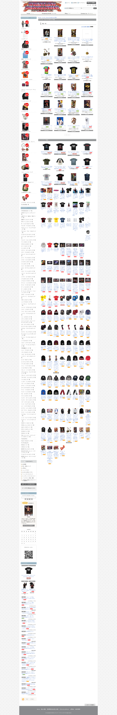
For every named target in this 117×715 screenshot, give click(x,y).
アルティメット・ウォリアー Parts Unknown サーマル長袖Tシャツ (56, 333)
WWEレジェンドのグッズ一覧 (27, 425)
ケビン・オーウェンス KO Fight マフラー (75, 397)
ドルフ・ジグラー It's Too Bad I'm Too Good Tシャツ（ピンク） (28, 664)
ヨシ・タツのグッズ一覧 (26, 393)
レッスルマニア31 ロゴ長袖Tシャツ (88, 362)
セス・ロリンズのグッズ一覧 (27, 324)
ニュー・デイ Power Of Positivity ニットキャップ (49, 398)
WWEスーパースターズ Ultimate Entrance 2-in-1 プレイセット (50, 417)
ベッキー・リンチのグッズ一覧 (28, 381)
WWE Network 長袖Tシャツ (81, 302)
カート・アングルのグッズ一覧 (28, 257)
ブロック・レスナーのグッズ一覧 (28, 375)
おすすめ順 (83, 26)
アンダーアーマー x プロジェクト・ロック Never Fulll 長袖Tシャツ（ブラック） (69, 418)
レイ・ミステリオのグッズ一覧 (28, 406)
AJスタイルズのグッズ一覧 (27, 244)
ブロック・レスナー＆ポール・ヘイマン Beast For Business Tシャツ (46, 183)
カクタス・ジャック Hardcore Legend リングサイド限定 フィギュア (73, 110)
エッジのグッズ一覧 (25, 248)
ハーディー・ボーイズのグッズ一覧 (28, 357)
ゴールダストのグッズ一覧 (27, 278)
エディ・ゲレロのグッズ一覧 (27, 252)
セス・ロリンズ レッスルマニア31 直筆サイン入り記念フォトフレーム (62, 287)
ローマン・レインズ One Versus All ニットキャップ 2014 (68, 348)
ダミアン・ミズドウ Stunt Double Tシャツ (62, 210)
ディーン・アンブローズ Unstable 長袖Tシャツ (62, 317)
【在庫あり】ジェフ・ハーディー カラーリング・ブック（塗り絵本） (75, 212)
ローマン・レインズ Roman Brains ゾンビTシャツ (28, 658)
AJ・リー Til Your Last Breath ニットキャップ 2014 (50, 348)
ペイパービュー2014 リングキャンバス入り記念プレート (62, 268)
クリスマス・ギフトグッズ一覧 (28, 202)
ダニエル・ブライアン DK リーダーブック (88, 210)
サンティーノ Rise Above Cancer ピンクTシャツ (28, 603)
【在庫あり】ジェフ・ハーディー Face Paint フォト (62, 196)
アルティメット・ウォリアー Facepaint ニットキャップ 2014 (43, 318)
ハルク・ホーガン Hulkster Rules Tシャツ (43, 304)
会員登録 (75, 2)
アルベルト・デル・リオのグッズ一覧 (28, 232)
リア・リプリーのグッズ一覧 (27, 402)
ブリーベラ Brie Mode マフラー (62, 397)
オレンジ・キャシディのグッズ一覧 (28, 255)
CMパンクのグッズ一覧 (26, 299)
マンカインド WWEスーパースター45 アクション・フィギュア (60, 110)
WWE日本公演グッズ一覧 (26, 210)
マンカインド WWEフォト (46, 37)
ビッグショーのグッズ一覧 (27, 361)
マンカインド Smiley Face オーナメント (87, 57)
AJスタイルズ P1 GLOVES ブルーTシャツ (46, 152)
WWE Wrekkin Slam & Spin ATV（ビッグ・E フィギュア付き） (43, 196)
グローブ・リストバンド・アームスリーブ (28, 90)
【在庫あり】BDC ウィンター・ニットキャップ (43, 364)
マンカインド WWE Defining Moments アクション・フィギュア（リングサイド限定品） (74, 39)
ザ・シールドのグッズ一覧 (27, 287)
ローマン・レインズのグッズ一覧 (28, 408)
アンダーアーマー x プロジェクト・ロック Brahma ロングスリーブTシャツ (62, 418)
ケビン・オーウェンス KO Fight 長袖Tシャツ (81, 383)
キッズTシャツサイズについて (28, 476)
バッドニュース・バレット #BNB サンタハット (68, 210)
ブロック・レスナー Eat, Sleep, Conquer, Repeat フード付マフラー (75, 334)
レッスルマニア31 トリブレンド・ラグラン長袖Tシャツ (49, 384)
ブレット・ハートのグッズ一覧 (28, 370)
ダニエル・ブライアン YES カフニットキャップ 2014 (49, 318)
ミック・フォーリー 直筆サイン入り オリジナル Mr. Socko (87, 37)
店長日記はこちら (29, 525)
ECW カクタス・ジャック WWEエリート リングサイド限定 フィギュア (60, 58)
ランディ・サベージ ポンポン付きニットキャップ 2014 (81, 333)
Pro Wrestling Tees (24, 442)
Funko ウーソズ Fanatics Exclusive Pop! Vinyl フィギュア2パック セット (56, 454)
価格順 (88, 26)
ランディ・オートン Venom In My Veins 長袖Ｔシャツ (88, 384)
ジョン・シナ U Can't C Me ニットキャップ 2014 (56, 348)
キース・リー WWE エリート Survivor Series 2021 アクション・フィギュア (75, 437)
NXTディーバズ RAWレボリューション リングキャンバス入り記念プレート (81, 287)
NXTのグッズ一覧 (25, 433)
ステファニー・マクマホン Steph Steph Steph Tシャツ (49, 210)
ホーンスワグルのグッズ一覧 (27, 387)
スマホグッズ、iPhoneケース (27, 182)
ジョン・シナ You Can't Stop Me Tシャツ (68, 195)
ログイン (69, 2)
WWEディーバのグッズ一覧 (27, 423)
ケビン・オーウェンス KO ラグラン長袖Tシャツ (69, 383)
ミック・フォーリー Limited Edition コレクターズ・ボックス (74, 58)
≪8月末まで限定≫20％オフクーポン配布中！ (29, 480)
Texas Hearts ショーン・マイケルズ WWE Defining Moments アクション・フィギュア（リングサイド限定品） (60, 40)
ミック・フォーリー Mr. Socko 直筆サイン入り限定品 (87, 76)
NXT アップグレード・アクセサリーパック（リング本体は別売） (74, 183)
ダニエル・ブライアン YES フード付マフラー (68, 332)
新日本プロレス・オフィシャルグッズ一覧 (28, 457)
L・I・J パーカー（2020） (81, 415)
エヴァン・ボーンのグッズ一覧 (28, 250)
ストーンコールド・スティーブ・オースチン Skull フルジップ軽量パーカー (43, 437)
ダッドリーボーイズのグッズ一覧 (28, 326)
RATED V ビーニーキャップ (88, 302)
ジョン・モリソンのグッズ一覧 (28, 311)
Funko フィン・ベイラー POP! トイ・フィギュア (81, 436)
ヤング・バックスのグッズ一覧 (28, 391)
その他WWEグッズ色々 (26, 192)
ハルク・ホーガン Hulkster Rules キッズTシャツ (28, 616)
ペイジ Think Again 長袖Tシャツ (43, 332)
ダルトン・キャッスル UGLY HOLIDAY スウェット (88, 398)
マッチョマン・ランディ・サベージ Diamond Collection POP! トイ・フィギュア (56, 437)
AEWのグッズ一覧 (25, 447)
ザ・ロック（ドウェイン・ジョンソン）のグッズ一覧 (28, 292)
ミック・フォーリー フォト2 (46, 126)
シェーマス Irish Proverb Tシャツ (62, 302)
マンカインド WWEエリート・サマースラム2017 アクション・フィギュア (74, 93)
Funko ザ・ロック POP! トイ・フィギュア (43, 453)
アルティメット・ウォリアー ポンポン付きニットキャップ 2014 (87, 333)
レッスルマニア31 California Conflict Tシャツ (49, 226)
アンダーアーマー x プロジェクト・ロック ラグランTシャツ (56, 417)
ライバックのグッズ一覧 (26, 395)
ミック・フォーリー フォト (60, 126)
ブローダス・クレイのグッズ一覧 (28, 377)
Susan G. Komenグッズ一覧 (27, 440)
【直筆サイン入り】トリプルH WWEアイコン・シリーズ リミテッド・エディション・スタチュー (56, 366)
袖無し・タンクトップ (26, 59)
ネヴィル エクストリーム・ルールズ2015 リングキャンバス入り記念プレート (49, 287)
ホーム (30, 13)
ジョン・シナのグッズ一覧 (27, 309)
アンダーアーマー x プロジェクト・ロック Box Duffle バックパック (87, 183)
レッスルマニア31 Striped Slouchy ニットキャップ (68, 364)
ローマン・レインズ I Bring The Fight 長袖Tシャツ (75, 384)
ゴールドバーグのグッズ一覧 (27, 280)
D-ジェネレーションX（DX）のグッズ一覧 (28, 334)
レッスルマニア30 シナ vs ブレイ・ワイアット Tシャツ (28, 622)
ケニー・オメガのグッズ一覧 (27, 265)
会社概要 (24, 464)
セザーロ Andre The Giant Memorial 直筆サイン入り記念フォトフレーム (75, 252)
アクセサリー (24, 151)
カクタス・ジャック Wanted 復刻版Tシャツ (73, 75)
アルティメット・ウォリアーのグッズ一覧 (28, 228)
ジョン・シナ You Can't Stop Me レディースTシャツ (81, 226)
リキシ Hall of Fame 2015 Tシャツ (56, 250)
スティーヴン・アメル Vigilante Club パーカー (43, 416)
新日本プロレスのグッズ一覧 (27, 449)
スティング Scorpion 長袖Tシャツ (81, 317)
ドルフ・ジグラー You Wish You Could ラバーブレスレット (56, 196)
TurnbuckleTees (24, 438)
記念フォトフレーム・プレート (28, 141)
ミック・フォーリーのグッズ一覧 (28, 417)
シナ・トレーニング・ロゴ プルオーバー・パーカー (49, 333)
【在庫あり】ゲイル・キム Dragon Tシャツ (32, 590)
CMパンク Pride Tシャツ (87, 166)
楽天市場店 (77, 709)
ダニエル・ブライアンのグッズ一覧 (28, 329)
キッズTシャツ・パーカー (26, 79)
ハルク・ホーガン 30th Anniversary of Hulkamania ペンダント (50, 304)
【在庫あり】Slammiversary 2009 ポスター (87, 92)
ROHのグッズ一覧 (25, 444)
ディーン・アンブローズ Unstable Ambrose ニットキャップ (81, 349)
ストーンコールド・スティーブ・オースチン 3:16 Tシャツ (28, 576)
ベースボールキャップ (26, 101)
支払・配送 (43, 709)
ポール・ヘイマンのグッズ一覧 (28, 385)
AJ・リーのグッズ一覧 (26, 246)
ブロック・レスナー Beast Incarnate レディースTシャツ (28, 673)
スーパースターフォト (26, 161)
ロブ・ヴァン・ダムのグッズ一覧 (28, 410)
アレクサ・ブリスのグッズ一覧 (28, 225)
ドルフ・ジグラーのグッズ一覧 (28, 342)
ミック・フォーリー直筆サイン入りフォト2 (87, 109)
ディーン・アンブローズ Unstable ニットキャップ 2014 (62, 348)
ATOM (32, 699)
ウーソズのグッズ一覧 (26, 242)
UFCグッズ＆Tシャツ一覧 (26, 429)
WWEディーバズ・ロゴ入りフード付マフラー (62, 332)
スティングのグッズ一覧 (26, 318)
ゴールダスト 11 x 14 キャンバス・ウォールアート (43, 269)
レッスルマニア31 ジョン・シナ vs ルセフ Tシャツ (62, 226)
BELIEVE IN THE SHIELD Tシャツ (88, 195)
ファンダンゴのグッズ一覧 (27, 363)
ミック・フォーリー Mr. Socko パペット (87, 126)
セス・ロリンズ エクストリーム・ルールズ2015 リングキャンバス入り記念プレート (75, 270)
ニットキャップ (24, 111)
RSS (27, 699)
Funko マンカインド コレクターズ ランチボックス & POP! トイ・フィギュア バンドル (46, 58)
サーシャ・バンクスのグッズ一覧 (28, 282)
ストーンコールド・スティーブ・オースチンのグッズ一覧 (28, 321)
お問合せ (86, 13)
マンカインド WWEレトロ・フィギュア (46, 92)
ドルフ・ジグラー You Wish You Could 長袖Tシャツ (75, 304)
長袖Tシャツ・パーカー (26, 49)
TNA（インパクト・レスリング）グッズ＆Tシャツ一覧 (28, 436)
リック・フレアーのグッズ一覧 (28, 404)
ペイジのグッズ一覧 (25, 379)
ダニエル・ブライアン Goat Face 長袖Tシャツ (68, 303)
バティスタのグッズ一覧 (26, 352)
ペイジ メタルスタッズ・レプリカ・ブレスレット (87, 238)
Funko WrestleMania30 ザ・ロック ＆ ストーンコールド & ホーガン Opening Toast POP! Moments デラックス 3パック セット (50, 457)
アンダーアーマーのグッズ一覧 (28, 454)
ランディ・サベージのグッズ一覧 (28, 400)
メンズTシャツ (24, 38)
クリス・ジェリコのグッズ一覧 (28, 259)
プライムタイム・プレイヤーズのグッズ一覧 (28, 372)
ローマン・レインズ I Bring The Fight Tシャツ (73, 167)
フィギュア (23, 28)
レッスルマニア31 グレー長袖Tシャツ (43, 250)
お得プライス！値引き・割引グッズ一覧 (28, 217)
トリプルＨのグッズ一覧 (26, 340)
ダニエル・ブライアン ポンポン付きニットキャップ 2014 (56, 318)
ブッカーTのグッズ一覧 (26, 367)
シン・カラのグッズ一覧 (26, 316)
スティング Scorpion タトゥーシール (69, 224)
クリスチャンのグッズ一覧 (27, 261)
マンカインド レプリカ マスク (74, 126)
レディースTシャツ (25, 69)
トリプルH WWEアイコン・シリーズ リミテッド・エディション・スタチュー (49, 365)
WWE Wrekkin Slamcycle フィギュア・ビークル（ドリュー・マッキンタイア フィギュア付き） (87, 419)
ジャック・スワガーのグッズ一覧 (28, 307)
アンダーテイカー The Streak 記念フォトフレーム (50, 269)
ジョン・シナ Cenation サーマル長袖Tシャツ (88, 317)
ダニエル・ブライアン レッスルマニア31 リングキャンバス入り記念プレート (68, 270)
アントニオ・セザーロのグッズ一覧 (28, 237)
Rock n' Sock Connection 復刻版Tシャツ (60, 75)
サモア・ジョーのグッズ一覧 (27, 294)
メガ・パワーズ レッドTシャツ (50, 250)
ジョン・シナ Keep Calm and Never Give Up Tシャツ (28, 647)
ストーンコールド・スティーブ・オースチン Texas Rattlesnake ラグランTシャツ (60, 167)
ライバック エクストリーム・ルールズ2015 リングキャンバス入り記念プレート (81, 270)
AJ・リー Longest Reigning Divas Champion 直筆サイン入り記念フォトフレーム (81, 252)
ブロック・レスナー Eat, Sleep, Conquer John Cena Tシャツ (28, 653)
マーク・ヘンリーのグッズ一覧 (28, 412)
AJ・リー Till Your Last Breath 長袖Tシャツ (69, 317)
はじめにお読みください (27, 472)
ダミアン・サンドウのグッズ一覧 (28, 331)
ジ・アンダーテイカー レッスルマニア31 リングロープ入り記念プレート (68, 287)
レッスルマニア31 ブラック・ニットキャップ (87, 348)
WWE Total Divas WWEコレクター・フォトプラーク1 (88, 286)
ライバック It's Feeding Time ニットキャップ (43, 397)
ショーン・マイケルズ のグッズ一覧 (28, 314)
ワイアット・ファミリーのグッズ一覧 (28, 420)
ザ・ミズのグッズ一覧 (26, 289)
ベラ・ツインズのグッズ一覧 (27, 383)
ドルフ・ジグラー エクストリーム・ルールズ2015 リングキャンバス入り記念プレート (87, 270)
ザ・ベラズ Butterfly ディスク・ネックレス (88, 225)
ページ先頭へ (90, 705)
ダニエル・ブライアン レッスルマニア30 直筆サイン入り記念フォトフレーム (68, 252)
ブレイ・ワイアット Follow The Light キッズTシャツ (46, 167)
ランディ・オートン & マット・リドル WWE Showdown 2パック (49, 196)
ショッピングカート (91, 3)
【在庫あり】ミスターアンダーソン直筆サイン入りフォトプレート (62, 252)
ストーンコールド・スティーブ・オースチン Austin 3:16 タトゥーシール (75, 227)
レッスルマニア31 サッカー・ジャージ (43, 225)
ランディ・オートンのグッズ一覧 (28, 397)
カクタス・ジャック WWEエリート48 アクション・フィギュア (60, 93)
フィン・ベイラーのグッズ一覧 (28, 365)
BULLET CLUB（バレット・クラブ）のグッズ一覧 (28, 452)
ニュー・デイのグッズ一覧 (27, 350)
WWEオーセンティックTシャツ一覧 (28, 213)
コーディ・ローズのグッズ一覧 (28, 276)
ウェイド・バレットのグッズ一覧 (28, 240)
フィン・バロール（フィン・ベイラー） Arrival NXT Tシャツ (81, 211)
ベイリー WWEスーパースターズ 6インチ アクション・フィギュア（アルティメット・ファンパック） (81, 401)
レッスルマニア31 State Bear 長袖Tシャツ (43, 383)
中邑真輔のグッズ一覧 (26, 348)
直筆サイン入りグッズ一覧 (27, 219)
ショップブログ (67, 13)
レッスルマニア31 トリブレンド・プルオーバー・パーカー (56, 384)
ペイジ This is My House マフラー (68, 397)
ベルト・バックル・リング (27, 172)
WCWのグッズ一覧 (25, 431)
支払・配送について (49, 13)
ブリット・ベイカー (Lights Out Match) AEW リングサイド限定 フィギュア (62, 437)
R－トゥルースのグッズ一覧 (27, 223)
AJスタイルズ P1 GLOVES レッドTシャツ (60, 152)
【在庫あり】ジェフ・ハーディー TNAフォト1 (75, 196)
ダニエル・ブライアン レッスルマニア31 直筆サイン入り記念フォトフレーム (56, 287)
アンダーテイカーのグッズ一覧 (28, 234)
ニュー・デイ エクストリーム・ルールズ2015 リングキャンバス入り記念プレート (43, 287)
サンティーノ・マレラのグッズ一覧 (28, 297)
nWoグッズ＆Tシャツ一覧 (26, 427)
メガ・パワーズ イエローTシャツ (56, 224)
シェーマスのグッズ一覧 (26, 301)
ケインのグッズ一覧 (25, 263)
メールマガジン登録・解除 (28, 478)
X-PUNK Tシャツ (43, 209)
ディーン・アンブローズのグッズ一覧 (28, 338)
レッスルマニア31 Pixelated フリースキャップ (62, 364)
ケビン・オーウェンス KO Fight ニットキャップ (56, 398)
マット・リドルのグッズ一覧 (27, 389)
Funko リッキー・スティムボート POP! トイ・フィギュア (88, 436)
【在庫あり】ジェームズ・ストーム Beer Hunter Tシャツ (24, 590)
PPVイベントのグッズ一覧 (27, 221)
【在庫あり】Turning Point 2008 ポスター (46, 109)
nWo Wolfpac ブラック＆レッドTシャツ (60, 182)
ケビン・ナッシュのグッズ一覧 (28, 271)
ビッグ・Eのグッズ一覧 (26, 359)
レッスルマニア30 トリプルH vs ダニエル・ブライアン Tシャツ (28, 627)
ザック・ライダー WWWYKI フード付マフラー (62, 453)
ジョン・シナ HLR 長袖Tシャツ (75, 317)
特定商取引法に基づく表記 (52, 709)
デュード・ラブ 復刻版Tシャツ (46, 75)
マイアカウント (82, 2)
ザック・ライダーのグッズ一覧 (28, 285)
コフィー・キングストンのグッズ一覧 (28, 274)
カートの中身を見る (29, 484)
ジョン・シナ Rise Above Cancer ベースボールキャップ (28, 598)
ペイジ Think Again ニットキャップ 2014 (43, 348)
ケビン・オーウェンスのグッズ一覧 (28, 268)
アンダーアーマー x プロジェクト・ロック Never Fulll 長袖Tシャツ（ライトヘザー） (75, 418)
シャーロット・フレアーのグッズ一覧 (28, 304)
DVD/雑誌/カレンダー (26, 131)
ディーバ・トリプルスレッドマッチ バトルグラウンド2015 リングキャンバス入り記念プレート (75, 288)
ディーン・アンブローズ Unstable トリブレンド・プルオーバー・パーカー (75, 350)
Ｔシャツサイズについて (27, 474)
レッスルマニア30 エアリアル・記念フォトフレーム (56, 269)
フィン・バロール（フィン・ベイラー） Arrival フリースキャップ (81, 365)
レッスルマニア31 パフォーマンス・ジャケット (62, 384)
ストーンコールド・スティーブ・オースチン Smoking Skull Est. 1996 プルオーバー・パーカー (49, 438)
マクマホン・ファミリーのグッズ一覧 (28, 415)
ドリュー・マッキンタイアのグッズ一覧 (28, 345)
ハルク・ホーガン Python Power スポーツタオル (56, 210)
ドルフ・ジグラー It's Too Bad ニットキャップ (75, 363)
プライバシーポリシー (64, 709)
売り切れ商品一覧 (25, 204)
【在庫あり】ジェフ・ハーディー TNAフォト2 (81, 196)
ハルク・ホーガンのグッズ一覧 (28, 354)
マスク (22, 121)
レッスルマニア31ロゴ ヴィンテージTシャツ (87, 152)
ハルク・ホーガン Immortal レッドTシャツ (56, 303)
